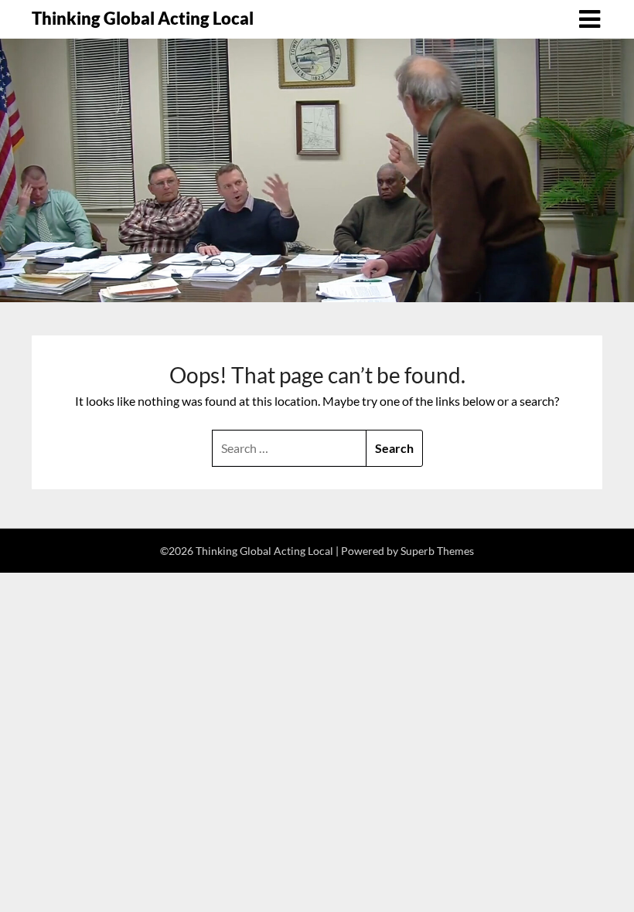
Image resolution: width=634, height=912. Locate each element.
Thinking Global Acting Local (143, 18)
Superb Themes (437, 550)
